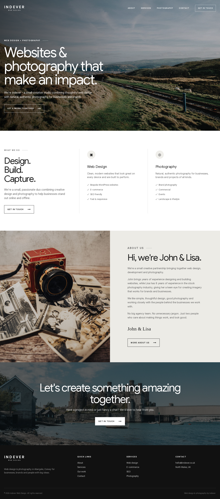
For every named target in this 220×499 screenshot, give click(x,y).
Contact (184, 8)
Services (146, 8)
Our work (81, 471)
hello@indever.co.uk (185, 463)
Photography (165, 8)
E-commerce (132, 467)
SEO (128, 471)
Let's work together (20, 108)
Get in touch (205, 8)
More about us (140, 342)
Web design (132, 463)
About (131, 8)
